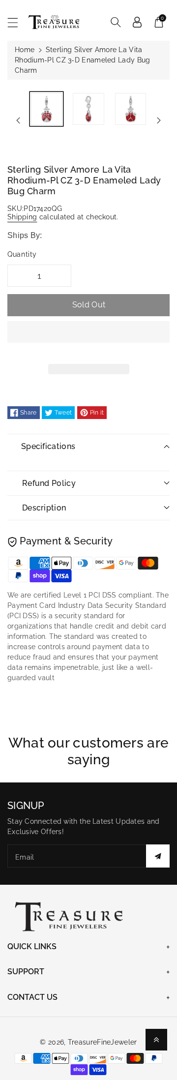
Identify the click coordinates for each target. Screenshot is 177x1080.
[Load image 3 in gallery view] (130, 109)
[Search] (115, 22)
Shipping (22, 217)
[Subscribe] (158, 856)
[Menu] (17, 22)
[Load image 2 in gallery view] (88, 109)
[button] (88, 339)
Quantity (22, 254)
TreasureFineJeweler (102, 1042)
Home (24, 50)
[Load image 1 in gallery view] (46, 109)
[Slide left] (18, 120)
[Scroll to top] (156, 1039)
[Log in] (137, 22)
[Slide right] (159, 120)
